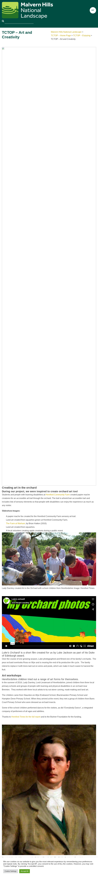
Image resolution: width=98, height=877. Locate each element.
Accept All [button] (24, 871)
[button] (44, 482)
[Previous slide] (5, 266)
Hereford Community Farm (58, 495)
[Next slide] (93, 266)
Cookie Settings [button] (10, 871)
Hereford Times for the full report (25, 717)
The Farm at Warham (15, 523)
